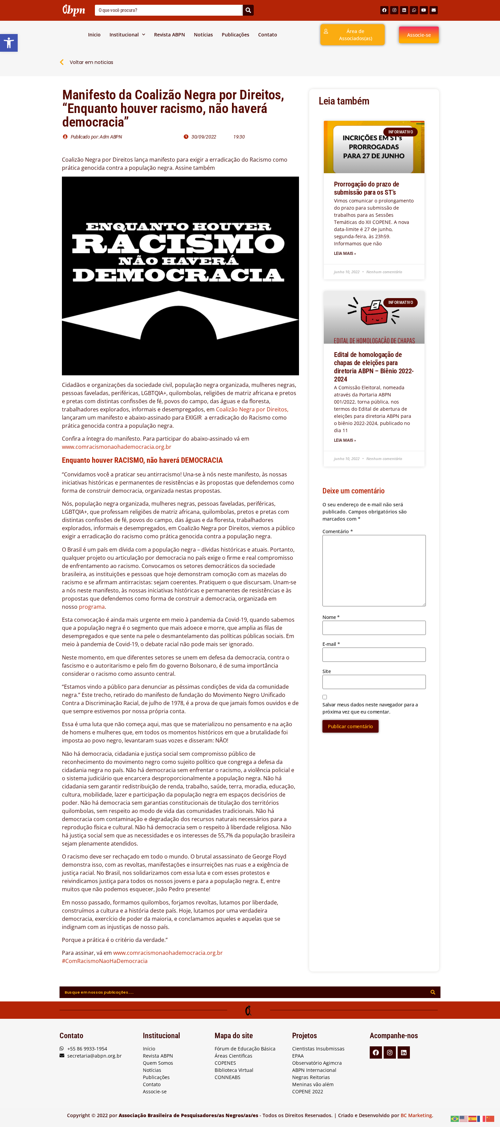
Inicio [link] (94, 34)
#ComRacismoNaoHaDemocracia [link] (105, 961)
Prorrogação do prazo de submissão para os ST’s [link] (366, 188)
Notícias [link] (203, 34)
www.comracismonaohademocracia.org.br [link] (117, 447)
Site (326, 671)
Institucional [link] (124, 34)
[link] (9, 43)
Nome (331, 617)
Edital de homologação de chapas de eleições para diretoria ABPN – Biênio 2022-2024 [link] (374, 366)
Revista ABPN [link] (169, 34)
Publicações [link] (235, 34)
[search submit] (433, 992)
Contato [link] (267, 34)
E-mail (331, 644)
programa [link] (92, 606)
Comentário (337, 531)
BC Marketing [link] (416, 1115)
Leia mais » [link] (345, 253)
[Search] (248, 10)
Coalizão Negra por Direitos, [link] (252, 409)
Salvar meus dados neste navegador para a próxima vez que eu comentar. (370, 708)
